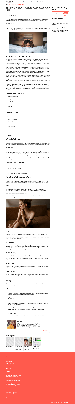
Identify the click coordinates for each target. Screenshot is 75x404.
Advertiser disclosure (10, 363)
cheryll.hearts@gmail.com (11, 393)
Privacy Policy (8, 368)
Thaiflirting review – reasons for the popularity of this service (60, 21)
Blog (50, 1)
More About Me (9, 361)
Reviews (46, 1)
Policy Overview (9, 365)
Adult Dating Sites (39, 1)
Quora (13, 397)
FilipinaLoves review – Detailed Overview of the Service (60, 24)
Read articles (45, 330)
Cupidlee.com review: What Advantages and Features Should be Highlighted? (60, 31)
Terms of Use (8, 366)
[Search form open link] (68, 1)
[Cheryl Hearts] (14, 2)
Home (24, 1)
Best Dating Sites (30, 1)
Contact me (8, 359)
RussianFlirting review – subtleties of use (59, 26)
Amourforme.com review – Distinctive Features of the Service (59, 28)
